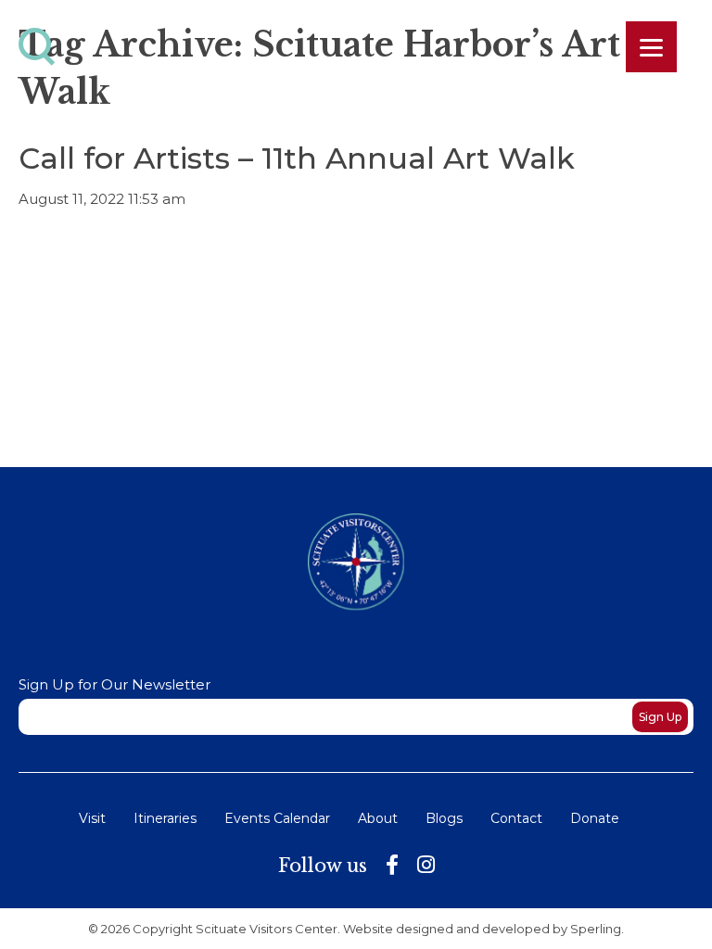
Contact (516, 818)
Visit (92, 818)
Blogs (444, 818)
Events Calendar (277, 818)
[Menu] (651, 46)
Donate (594, 818)
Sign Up (660, 717)
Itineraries (165, 818)
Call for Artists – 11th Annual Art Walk (297, 158)
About (378, 818)
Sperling (595, 928)
